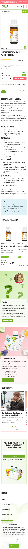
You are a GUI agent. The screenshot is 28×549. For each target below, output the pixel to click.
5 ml (19, 257)
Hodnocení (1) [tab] (17, 92)
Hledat (25, 11)
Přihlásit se (14, 456)
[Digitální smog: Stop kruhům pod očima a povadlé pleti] (12, 401)
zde (17, 539)
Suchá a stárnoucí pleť (10, 371)
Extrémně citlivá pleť (10, 376)
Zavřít (7, 86)
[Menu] (24, 6)
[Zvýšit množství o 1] (10, 78)
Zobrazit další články (14, 430)
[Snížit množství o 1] (3, 78)
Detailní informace (6, 68)
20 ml (7, 257)
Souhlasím (14, 545)
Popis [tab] (3, 92)
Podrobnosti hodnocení (21, 59)
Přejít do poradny (7, 320)
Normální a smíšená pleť (11, 373)
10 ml (3, 257)
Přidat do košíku (19, 78)
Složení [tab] (9, 92)
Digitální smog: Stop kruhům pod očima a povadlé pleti (12, 414)
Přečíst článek (5, 425)
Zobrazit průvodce (8, 380)
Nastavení (14, 542)
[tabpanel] (12, 409)
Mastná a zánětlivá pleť (11, 374)
